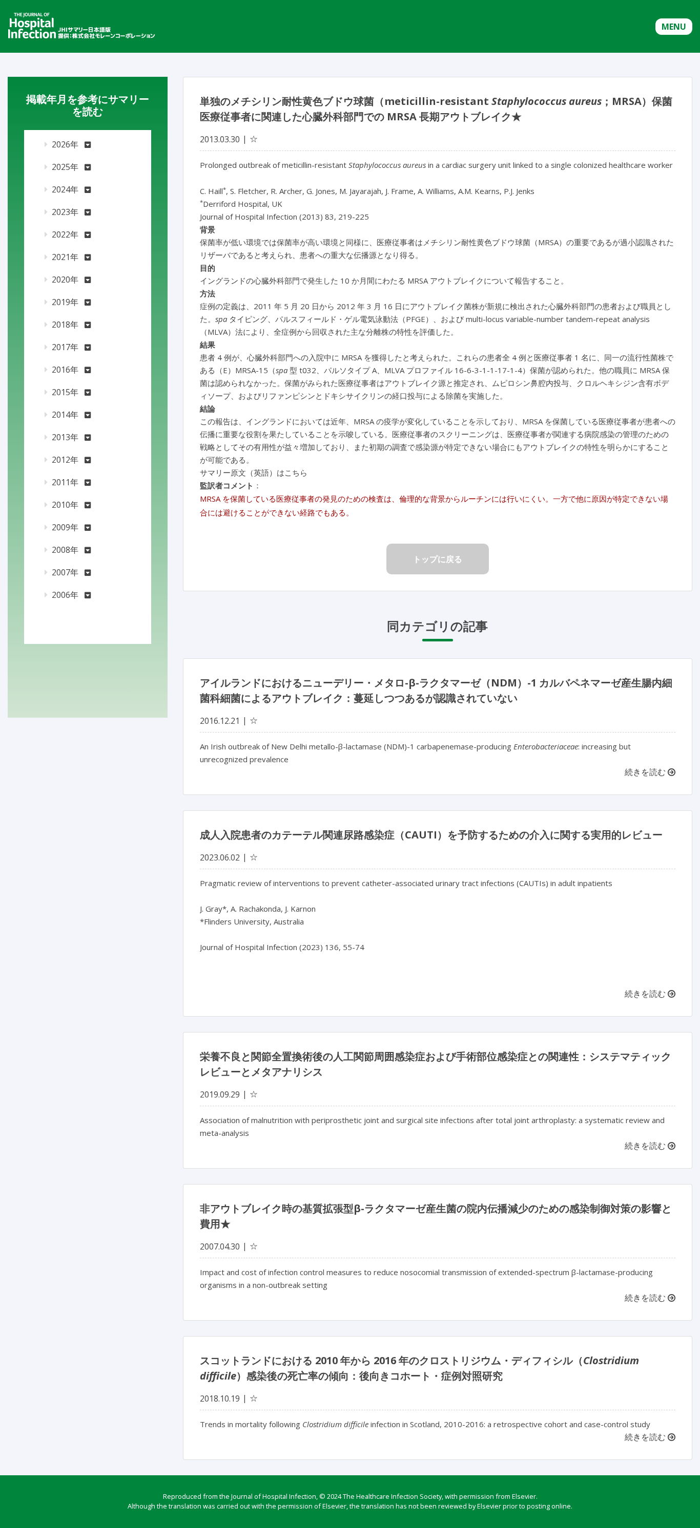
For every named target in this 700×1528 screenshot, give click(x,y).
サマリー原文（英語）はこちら (253, 472)
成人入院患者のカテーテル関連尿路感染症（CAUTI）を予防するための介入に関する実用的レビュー (431, 835)
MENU (674, 26)
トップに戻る (437, 559)
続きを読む (646, 772)
